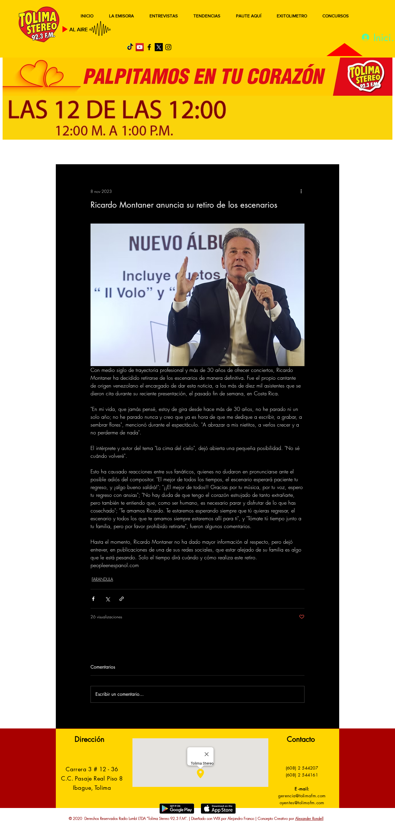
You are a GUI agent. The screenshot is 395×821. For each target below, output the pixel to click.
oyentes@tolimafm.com (302, 802)
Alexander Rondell (309, 818)
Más (281, 152)
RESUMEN (74, 152)
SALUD (107, 152)
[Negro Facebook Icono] (149, 47)
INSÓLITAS (251, 152)
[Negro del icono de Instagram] (168, 47)
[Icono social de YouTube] (140, 47)
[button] (326, 152)
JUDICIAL (174, 152)
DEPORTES (140, 152)
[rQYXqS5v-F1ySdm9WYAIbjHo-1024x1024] (159, 47)
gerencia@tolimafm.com (302, 795)
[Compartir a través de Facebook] (93, 599)
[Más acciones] (301, 191)
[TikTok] (130, 47)
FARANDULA (102, 579)
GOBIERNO (211, 152)
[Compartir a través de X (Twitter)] (107, 599)
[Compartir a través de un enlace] (121, 599)
